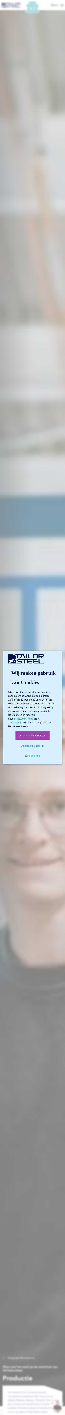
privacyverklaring (23, 718)
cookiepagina (16, 722)
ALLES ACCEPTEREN (32, 735)
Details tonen (32, 755)
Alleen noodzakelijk (32, 745)
